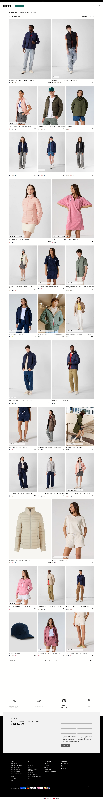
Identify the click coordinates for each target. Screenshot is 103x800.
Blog (29, 778)
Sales (12, 780)
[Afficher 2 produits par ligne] (90, 16)
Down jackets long (15, 767)
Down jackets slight (15, 771)
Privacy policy (21, 786)
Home (51, 691)
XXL (14, 77)
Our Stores (46, 765)
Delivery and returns (44, 786)
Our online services (32, 774)
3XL (25, 77)
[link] (45, 660)
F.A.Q (29, 763)
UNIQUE (12, 649)
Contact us (30, 765)
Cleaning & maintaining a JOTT (34, 776)
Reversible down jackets (16, 773)
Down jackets (14, 763)
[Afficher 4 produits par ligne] (93, 16)
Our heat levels (47, 769)
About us (46, 763)
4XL (35, 77)
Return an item (31, 767)
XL (45, 74)
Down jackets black (15, 769)
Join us (46, 767)
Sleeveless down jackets (16, 765)
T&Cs (37, 786)
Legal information (30, 786)
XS (12, 120)
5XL (45, 77)
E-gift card (13, 778)
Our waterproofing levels (50, 771)
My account (30, 772)
